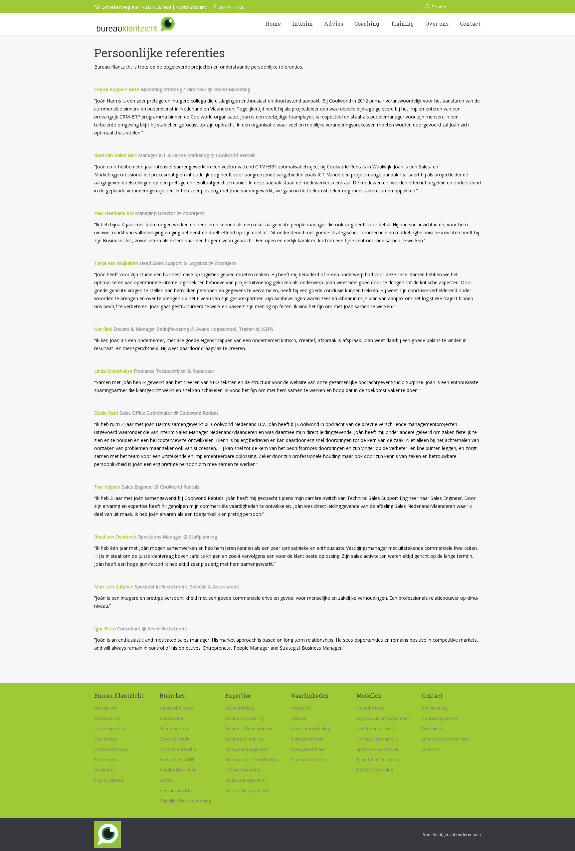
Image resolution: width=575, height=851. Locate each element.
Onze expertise (109, 729)
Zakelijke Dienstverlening (185, 801)
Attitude (298, 718)
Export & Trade (175, 739)
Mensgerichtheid (308, 749)
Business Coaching (244, 718)
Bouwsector (172, 718)
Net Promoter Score (376, 729)
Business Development (248, 729)
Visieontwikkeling (308, 759)
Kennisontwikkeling (310, 729)
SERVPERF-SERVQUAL (377, 749)
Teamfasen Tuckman (377, 759)
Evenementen (174, 729)
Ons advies (105, 739)
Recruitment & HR (177, 759)
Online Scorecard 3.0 (377, 739)
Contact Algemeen (440, 718)
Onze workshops (111, 749)
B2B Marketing (239, 708)
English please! (109, 780)
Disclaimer (432, 729)
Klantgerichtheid (307, 739)
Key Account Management (382, 718)
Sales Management (245, 780)
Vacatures (104, 770)
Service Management (246, 790)
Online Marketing (242, 770)
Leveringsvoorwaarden (445, 739)
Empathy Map (370, 708)
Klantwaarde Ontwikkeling (251, 759)
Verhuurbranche (176, 790)
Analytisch (301, 708)
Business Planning (244, 739)
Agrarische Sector (177, 708)
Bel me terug (434, 708)
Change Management (247, 749)
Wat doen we (107, 718)
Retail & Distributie (178, 770)
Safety (166, 780)
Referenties (106, 759)
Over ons (431, 749)
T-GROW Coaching (374, 770)
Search (439, 7)
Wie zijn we (105, 708)
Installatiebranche (178, 749)
